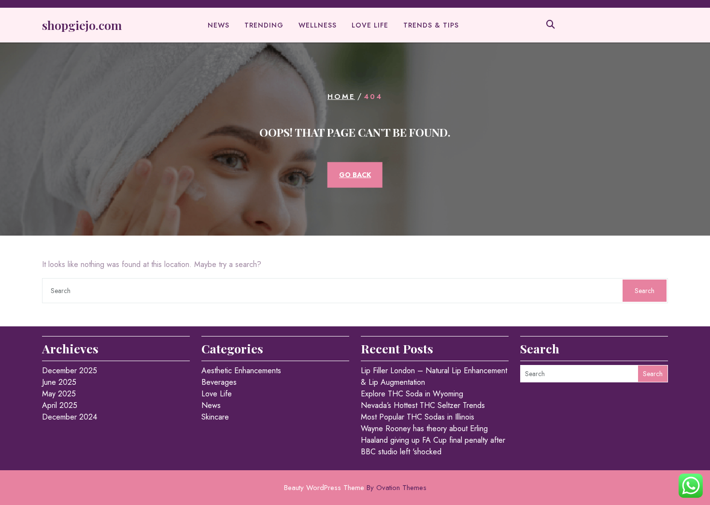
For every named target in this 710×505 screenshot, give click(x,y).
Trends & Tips (431, 25)
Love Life (370, 25)
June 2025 (59, 382)
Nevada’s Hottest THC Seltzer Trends (423, 405)
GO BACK (355, 174)
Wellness (317, 25)
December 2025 (69, 370)
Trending (264, 25)
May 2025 (59, 393)
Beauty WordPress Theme (355, 487)
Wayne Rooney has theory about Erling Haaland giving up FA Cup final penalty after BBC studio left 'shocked (433, 440)
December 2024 (69, 416)
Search (644, 290)
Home (341, 96)
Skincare (215, 416)
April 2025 (59, 405)
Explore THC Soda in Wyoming (412, 393)
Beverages (219, 382)
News (218, 25)
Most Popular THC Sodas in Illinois (417, 416)
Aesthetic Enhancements (241, 370)
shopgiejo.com (82, 25)
